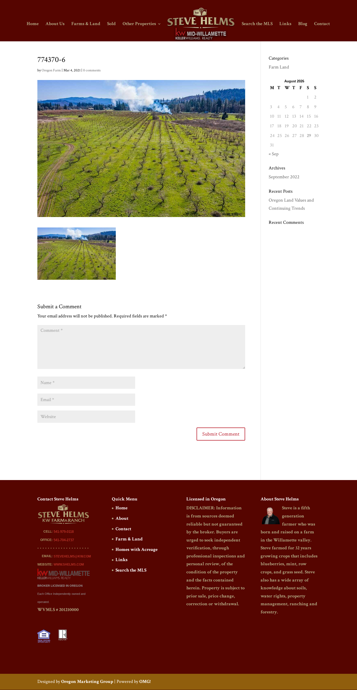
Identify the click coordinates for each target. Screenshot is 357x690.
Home (33, 24)
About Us (55, 24)
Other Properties (139, 24)
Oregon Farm (51, 70)
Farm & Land (129, 539)
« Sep (274, 154)
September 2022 (284, 177)
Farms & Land (85, 24)
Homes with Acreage (137, 549)
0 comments (92, 70)
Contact (322, 24)
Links (285, 24)
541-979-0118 (64, 532)
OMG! (145, 681)
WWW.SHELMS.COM (69, 564)
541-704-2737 (64, 540)
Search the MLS (257, 24)
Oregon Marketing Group (87, 681)
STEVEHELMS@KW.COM (72, 556)
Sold (111, 24)
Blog (302, 24)
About (122, 518)
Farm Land (279, 67)
